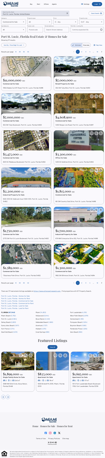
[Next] (102, 52)
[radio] (76, 45)
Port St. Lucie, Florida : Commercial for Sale (17, 301)
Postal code (30, 26)
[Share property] (48, 59)
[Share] (31, 355)
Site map (65, 438)
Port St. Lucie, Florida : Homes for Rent (15, 298)
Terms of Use (41, 438)
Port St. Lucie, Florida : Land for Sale (14, 306)
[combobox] (34, 14)
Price (54, 18)
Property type (31, 18)
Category (4, 18)
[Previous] (3, 397)
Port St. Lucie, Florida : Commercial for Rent (17, 303)
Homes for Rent (65, 426)
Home (35, 426)
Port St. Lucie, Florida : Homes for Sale (15, 296)
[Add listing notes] (44, 59)
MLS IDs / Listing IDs (77, 26)
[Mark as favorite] (21, 355)
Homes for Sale (47, 426)
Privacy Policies (54, 438)
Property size (83, 18)
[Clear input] (67, 13)
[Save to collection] (39, 59)
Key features (5, 26)
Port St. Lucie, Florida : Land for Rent (15, 308)
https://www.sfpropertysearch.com (47, 291)
